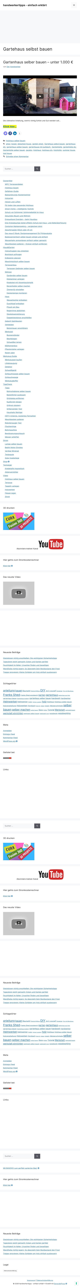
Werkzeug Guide (10, 356)
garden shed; (37, 144)
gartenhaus (52, 695)
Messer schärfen (12, 437)
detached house (24, 144)
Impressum (31, 1280)
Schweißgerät (10, 370)
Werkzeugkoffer (11, 381)
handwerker (66, 698)
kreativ (47, 706)
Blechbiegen (12, 339)
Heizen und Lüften (12, 202)
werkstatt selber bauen (31, 713)
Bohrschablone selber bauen (19, 391)
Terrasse (8, 483)
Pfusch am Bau (13, 307)
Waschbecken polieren (14, 419)
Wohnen (8, 272)
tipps (41, 710)
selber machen (21, 709)
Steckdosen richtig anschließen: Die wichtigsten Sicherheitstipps (30, 658)
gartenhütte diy (69, 147)
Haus (7, 297)
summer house (69, 150)
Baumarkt (26, 691)
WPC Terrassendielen (14, 184)
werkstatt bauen (70, 710)
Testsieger (7, 465)
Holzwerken (10, 490)
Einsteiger (59, 691)
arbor (8, 144)
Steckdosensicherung (16, 314)
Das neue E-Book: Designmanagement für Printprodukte (28, 233)
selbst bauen (34, 710)
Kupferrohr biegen (14, 402)
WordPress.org (9, 741)
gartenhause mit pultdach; (40, 147)
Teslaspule (9, 455)
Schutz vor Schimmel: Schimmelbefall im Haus (24, 212)
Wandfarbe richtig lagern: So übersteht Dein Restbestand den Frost (31, 669)
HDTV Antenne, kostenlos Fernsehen (20, 416)
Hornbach (31, 706)
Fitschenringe (10, 426)
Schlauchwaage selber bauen (17, 374)
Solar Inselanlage (12, 458)
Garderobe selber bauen (17, 275)
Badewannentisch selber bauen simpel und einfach (26, 237)
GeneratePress (59, 1284)
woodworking (64, 713)
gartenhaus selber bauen (17, 147)
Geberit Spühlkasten (13, 321)
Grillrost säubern (14, 405)
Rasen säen (10, 353)
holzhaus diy (47, 150)
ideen (42, 706)
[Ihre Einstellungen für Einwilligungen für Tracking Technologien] (76, 1283)
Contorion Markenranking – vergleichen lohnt (23, 226)
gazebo (29, 150)
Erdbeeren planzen (13, 258)
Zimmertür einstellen (15, 290)
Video (5, 476)
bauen (18, 690)
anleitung (9, 690)
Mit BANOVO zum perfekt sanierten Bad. (20, 1168)
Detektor (8, 367)
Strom (5, 440)
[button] (5, 133)
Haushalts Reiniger (14, 412)
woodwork (53, 713)
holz (44, 701)
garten (41, 695)
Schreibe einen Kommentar (17, 156)
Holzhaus (37, 150)
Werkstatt (9, 332)
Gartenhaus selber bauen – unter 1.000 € (38, 62)
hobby (30, 702)
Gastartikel (7, 181)
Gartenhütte (57, 147)
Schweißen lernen (14, 342)
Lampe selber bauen (13, 444)
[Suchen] (37, 168)
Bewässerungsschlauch (15, 433)
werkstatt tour (44, 713)
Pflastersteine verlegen (14, 349)
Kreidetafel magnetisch (14, 469)
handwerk (55, 698)
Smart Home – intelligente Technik (19, 209)
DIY (42, 690)
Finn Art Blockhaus (68, 691)
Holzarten (9, 198)
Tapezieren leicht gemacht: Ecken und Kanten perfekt (25, 662)
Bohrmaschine (11, 430)
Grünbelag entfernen (15, 398)
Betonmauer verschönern (17, 328)
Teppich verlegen (12, 486)
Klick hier (7, 566)
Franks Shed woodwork (29, 695)
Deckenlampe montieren (17, 293)
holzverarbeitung (9, 706)
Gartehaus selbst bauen (54, 144)
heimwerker (23, 702)
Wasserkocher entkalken (17, 300)
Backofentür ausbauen (16, 395)
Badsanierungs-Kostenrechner (17, 195)
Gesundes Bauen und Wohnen (17, 216)
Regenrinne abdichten (16, 311)
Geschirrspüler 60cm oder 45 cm (18, 230)
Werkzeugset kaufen (13, 360)
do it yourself (51, 691)
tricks (45, 710)
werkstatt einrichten (13, 713)
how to (38, 706)
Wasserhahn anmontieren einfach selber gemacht (25, 240)
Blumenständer (13, 335)
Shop (5, 462)
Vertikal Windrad (12, 451)
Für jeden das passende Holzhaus (19, 205)
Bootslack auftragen (13, 254)
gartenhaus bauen (10, 698)
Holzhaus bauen (12, 188)
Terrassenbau (10, 265)
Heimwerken (10, 701)
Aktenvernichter (11, 472)
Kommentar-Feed (10, 738)
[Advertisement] (40, 25)
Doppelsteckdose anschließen (19, 318)
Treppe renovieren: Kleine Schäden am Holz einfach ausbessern (30, 672)
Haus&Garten (8, 247)
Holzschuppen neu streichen (17, 251)
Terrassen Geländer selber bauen (21, 268)
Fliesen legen (10, 493)
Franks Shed (11, 695)
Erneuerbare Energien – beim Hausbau (21, 219)
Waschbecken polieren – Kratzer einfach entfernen (26, 244)
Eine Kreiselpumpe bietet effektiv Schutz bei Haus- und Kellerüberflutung (35, 223)
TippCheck (7, 384)
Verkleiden (9, 325)
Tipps (7, 388)
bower (14, 144)
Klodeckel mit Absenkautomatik (20, 283)
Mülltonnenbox (11, 346)
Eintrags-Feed (9, 734)
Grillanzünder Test (14, 409)
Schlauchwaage (11, 377)
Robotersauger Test (13, 423)
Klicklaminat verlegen (15, 279)
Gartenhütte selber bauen (14, 150)
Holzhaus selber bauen (15, 141)
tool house (7, 153)
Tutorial (51, 710)
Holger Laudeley (37, 702)
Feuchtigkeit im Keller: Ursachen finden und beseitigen (26, 665)
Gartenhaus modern (23, 698)
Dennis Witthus (35, 691)
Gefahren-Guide (12, 191)
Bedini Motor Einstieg (14, 447)
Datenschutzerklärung (10, 1270)
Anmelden (7, 731)
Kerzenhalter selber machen (18, 286)
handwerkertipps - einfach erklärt (25, 5)
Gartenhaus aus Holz (64, 695)
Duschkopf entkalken (15, 304)
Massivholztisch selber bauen (17, 261)
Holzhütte (58, 150)
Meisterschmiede (56, 706)
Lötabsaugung (11, 363)
